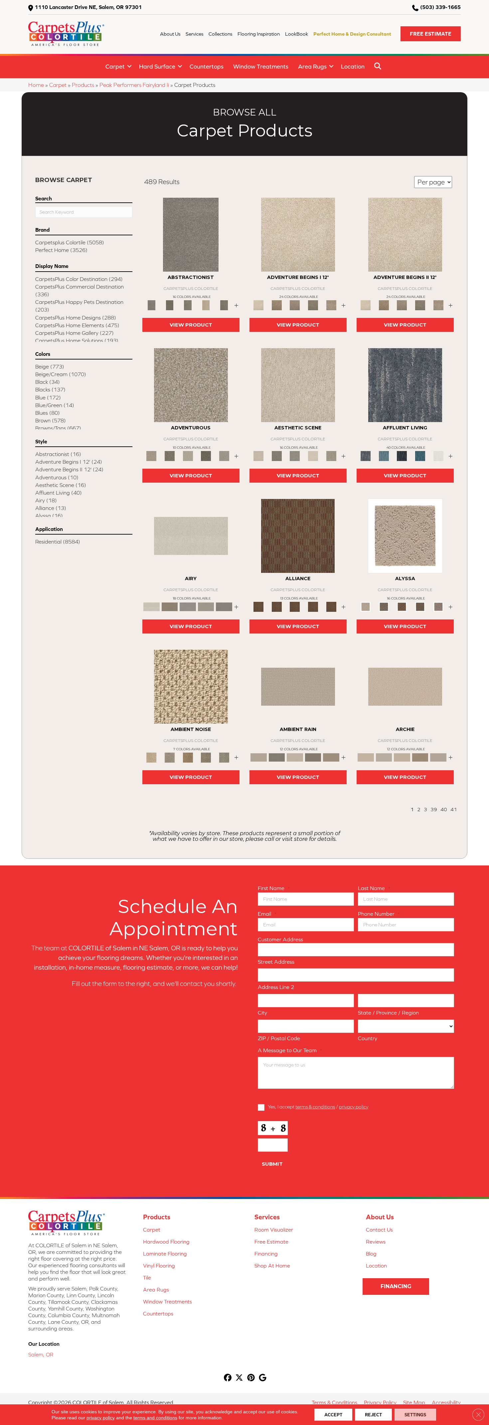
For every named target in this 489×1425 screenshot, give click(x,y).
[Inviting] (206, 455)
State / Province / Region (388, 1013)
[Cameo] (331, 757)
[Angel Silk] (438, 606)
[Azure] (420, 455)
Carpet (115, 66)
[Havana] (191, 234)
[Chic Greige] (313, 757)
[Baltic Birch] (224, 304)
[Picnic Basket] (188, 757)
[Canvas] (384, 606)
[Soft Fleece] (188, 606)
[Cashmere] (206, 304)
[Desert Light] (206, 606)
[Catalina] (420, 606)
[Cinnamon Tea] (188, 304)
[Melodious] (298, 535)
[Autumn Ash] (170, 757)
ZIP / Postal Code (279, 1038)
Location (353, 66)
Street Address (276, 962)
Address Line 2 (276, 987)
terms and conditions (155, 1417)
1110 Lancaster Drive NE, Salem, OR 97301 (88, 7)
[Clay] (224, 606)
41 (453, 809)
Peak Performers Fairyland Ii (134, 85)
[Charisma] (224, 455)
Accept (333, 1414)
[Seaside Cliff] (295, 455)
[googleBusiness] (262, 1378)
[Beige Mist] (384, 757)
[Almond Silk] (298, 686)
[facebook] (228, 1378)
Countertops (207, 66)
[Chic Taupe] (438, 757)
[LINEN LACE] (298, 234)
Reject (373, 1414)
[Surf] (384, 455)
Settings (415, 1414)
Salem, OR (40, 1354)
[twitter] (239, 1378)
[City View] (277, 455)
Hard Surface (157, 66)
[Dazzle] (188, 455)
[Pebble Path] (170, 606)
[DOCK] (295, 304)
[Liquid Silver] (224, 757)
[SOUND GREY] (313, 304)
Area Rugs (312, 66)
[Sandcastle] (191, 686)
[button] (431, 33)
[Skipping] (331, 455)
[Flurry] (438, 455)
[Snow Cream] (313, 455)
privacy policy (353, 1106)
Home (36, 85)
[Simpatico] (331, 606)
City (262, 1013)
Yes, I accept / (318, 1106)
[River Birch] (277, 757)
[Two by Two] (295, 606)
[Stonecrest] (420, 757)
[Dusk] (405, 384)
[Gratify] (191, 384)
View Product (191, 325)
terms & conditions (315, 1106)
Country (367, 1038)
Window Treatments (260, 66)
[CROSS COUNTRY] (277, 304)
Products (83, 85)
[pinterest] (251, 1378)
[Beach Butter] (298, 384)
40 (443, 809)
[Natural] (295, 757)
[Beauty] (170, 455)
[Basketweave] (402, 606)
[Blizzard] (191, 535)
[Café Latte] (402, 757)
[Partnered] (277, 606)
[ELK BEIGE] (331, 304)
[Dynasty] (402, 455)
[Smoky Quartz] (170, 304)
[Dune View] (405, 686)
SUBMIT (272, 1164)
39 (433, 809)
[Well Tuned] (313, 606)
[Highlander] (206, 757)
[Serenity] (405, 535)
